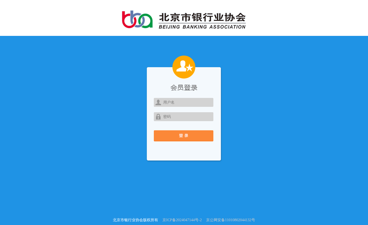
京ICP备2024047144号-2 (182, 220)
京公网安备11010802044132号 (230, 220)
